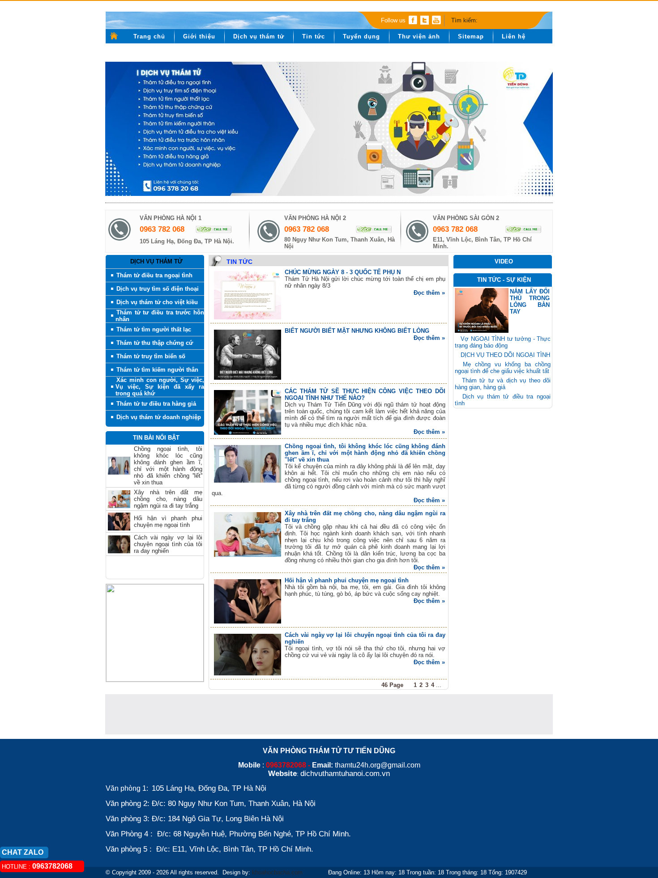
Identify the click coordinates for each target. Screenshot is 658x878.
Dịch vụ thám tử (258, 36)
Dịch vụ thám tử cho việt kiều (157, 302)
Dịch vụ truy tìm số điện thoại (157, 288)
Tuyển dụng (361, 36)
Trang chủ (149, 36)
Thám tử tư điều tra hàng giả (156, 403)
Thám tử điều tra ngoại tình (154, 275)
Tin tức (313, 36)
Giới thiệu (199, 36)
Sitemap (471, 36)
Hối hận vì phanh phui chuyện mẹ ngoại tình (168, 510)
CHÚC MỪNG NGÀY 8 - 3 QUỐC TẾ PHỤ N (343, 272)
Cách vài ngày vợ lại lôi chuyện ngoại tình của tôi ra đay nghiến (168, 533)
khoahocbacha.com (277, 872)
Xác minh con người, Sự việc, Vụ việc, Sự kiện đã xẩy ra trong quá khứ (159, 387)
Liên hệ (514, 36)
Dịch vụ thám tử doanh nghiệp (158, 417)
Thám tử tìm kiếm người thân (157, 369)
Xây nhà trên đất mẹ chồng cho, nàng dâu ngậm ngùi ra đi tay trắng (168, 488)
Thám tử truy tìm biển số (150, 356)
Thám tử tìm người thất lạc (153, 329)
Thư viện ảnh (419, 36)
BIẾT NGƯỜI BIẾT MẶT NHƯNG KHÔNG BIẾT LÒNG (357, 330)
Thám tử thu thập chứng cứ (154, 342)
